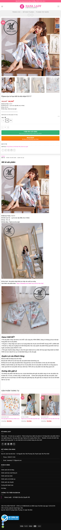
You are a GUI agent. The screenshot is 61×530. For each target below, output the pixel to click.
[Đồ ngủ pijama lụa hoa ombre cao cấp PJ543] (10, 405)
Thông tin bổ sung (11, 157)
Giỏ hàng (3, 488)
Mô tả (3, 157)
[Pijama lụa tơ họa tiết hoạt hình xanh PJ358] (30, 405)
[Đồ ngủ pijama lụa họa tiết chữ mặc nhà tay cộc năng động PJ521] (50, 405)
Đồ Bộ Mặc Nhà (16, 146)
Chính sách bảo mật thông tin (9, 473)
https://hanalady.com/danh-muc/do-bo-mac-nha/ (30, 283)
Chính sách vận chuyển (7, 482)
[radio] (3, 120)
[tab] (3, 157)
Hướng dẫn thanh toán (7, 485)
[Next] (56, 47)
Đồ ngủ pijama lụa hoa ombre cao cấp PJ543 (13, 418)
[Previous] (4, 47)
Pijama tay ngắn (42, 12)
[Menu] (2, 6)
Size (3, 117)
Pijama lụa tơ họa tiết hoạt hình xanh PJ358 (32, 418)
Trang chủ (16, 12)
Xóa (58, 116)
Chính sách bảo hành (6, 476)
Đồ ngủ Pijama (28, 12)
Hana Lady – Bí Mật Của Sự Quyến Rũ (17, 497)
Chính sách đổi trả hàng (7, 470)
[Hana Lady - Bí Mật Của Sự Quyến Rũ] (30, 6)
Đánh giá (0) (20, 157)
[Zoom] (3, 74)
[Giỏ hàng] (58, 6)
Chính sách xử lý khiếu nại (8, 479)
